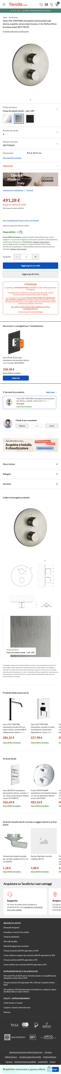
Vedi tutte (50, 392)
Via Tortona (13, 17)
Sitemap (7, 1012)
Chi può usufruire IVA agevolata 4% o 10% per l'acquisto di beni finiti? (29, 983)
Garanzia (9, 1062)
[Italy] (46, 4)
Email (52, 426)
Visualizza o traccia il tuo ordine (16, 932)
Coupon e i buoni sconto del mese (17, 1007)
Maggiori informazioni (41, 242)
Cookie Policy (43, 1062)
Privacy (52, 1062)
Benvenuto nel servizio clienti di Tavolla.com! (26, 1052)
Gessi (5, 17)
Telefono (22, 426)
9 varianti (29, 190)
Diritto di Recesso (49, 1057)
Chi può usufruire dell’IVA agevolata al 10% (21, 951)
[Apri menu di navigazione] (4, 4)
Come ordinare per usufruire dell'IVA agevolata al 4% (25, 964)
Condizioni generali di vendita (30, 1057)
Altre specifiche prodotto (12, 158)
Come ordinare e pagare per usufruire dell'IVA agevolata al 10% (29, 955)
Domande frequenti (11, 927)
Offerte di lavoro (11, 1057)
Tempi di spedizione (11, 937)
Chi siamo (48, 1052)
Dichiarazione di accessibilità (25, 1062)
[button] (30, 99)
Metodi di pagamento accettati (16, 946)
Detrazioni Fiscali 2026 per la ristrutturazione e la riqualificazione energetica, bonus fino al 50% (30, 977)
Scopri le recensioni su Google (37, 10)
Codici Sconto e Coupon (13, 1003)
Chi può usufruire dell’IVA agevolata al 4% (20, 960)
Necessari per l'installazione (13, 190)
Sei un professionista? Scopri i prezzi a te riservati (21, 220)
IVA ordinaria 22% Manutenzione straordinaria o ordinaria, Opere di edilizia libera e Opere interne (30, 990)
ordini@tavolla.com (30, 309)
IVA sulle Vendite (10, 941)
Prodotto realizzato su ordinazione (16, 31)
